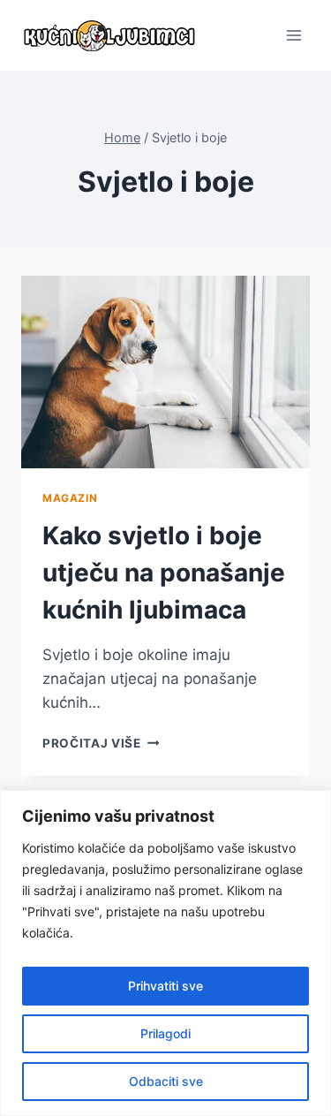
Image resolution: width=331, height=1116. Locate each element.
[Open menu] (293, 35)
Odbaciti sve (166, 1081)
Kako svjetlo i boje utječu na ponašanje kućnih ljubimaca (163, 572)
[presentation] (165, 372)
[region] (165, 953)
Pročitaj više (100, 743)
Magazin (69, 498)
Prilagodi (165, 1033)
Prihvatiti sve (165, 985)
